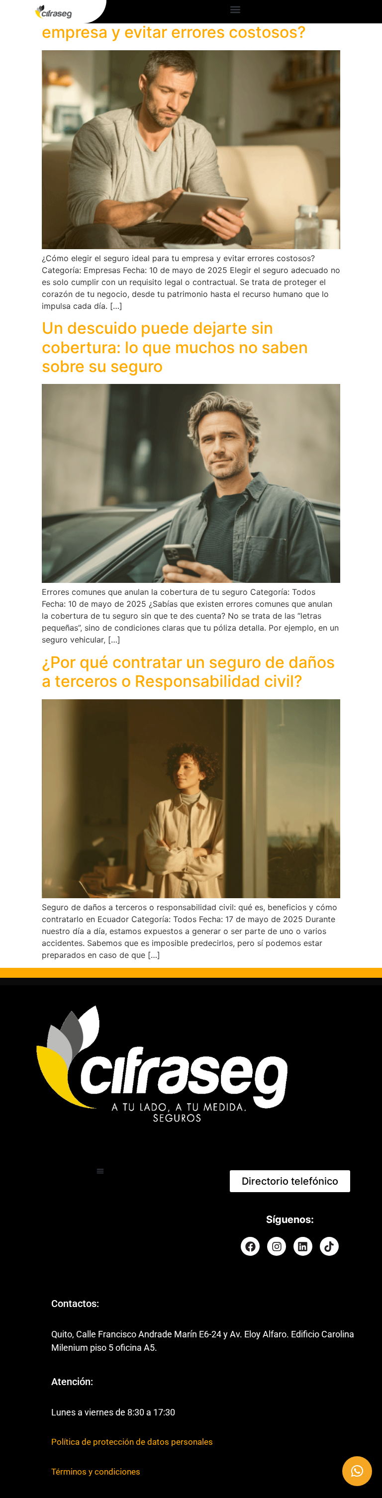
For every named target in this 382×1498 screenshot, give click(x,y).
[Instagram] (276, 1246)
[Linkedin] (302, 1246)
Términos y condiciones (95, 1472)
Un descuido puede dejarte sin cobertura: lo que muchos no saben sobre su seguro (175, 347)
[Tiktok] (329, 1246)
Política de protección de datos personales (132, 1442)
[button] (235, 9)
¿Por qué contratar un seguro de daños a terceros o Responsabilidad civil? (188, 672)
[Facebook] (250, 1246)
